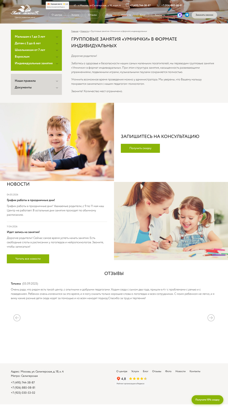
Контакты (160, 15)
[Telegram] (187, 15)
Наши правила (25, 80)
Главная (74, 31)
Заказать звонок (204, 15)
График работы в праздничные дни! (31, 200)
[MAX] (179, 15)
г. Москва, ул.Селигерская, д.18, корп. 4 (99, 5)
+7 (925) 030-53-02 (23, 393)
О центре (57, 15)
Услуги (75, 15)
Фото (109, 15)
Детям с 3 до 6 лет (28, 43)
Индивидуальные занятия (34, 63)
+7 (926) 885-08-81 (171, 5)
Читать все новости (28, 259)
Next (211, 317)
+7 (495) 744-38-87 (140, 5)
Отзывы (92, 15)
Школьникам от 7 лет (30, 50)
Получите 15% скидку (207, 400)
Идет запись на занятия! (23, 232)
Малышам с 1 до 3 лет (30, 36)
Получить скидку (140, 148)
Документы (23, 87)
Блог (142, 15)
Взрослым (22, 56)
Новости (126, 15)
